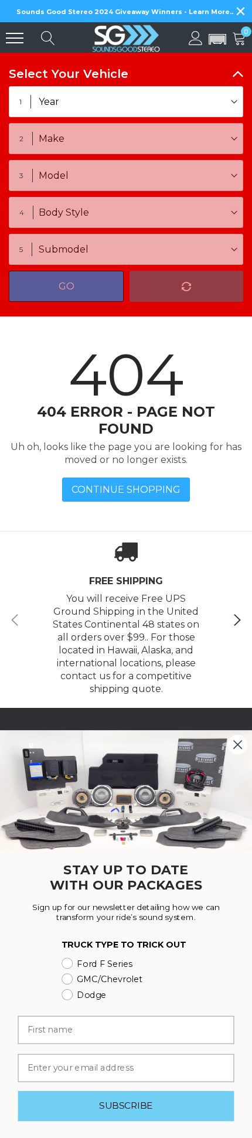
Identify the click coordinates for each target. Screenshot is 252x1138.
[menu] (14, 38)
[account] (196, 37)
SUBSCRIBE (126, 1105)
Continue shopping (126, 489)
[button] (217, 40)
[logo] (126, 37)
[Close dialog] (237, 744)
